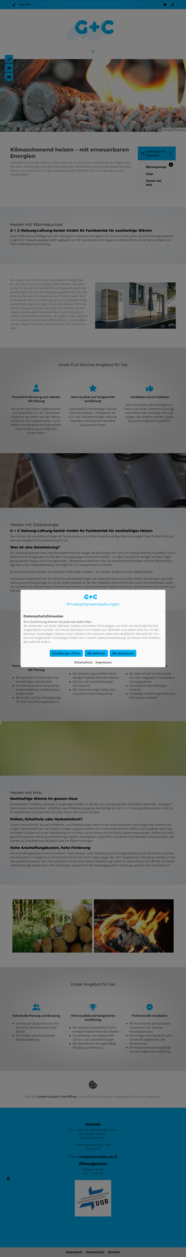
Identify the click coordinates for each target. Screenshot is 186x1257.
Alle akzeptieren (123, 653)
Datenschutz (83, 662)
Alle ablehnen (96, 653)
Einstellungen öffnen (66, 653)
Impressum (103, 662)
